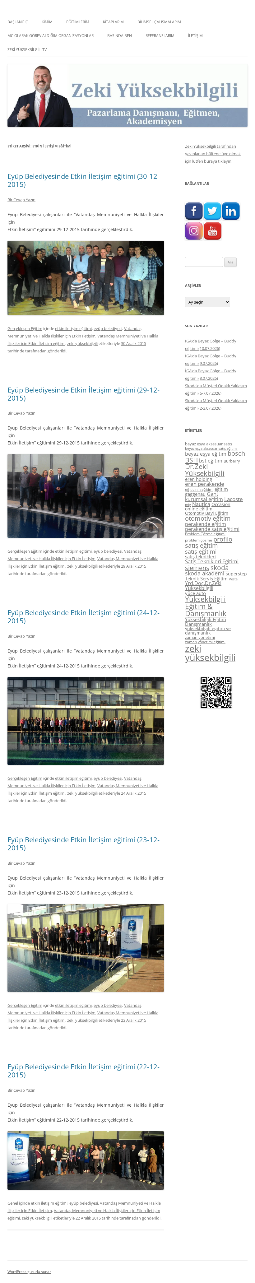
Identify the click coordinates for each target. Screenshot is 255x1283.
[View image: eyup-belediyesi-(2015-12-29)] (85, 536)
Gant (212, 493)
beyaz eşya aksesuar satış (208, 444)
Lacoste (233, 499)
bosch (236, 453)
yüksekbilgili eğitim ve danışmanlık (208, 630)
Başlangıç (17, 22)
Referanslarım (160, 35)
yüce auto (195, 593)
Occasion (220, 504)
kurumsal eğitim (204, 499)
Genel (12, 1203)
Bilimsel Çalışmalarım (159, 22)
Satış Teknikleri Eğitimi (212, 561)
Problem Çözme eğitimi (205, 534)
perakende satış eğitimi (212, 529)
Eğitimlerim (77, 22)
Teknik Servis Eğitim (206, 578)
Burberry (232, 461)
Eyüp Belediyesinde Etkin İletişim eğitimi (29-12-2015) (83, 393)
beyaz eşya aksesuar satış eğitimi (211, 448)
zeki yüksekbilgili (82, 343)
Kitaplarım (113, 22)
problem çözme (198, 540)
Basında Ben (119, 35)
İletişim (195, 35)
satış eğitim (201, 545)
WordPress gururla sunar (29, 1271)
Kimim (47, 22)
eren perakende (204, 483)
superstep (236, 574)
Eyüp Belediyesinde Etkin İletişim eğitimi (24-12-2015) (83, 616)
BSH (191, 459)
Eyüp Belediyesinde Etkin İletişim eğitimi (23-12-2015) (83, 843)
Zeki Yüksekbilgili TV (27, 49)
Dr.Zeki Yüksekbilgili (205, 470)
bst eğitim (210, 460)
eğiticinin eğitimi (199, 489)
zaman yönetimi (200, 637)
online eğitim (198, 509)
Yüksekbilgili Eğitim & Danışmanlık (205, 606)
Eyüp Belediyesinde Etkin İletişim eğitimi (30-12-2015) (83, 180)
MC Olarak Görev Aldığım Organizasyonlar (50, 35)
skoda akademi (205, 573)
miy (188, 505)
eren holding (198, 479)
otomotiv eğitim (208, 518)
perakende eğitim (205, 524)
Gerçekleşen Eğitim (24, 328)
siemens (197, 568)
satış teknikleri (200, 556)
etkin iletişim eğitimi (73, 328)
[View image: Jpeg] (85, 313)
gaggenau (195, 494)
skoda (220, 567)
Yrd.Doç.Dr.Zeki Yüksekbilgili (203, 586)
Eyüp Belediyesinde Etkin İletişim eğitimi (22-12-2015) (83, 1070)
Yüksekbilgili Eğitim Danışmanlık (205, 621)
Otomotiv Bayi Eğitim (206, 513)
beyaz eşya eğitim (205, 453)
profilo (222, 539)
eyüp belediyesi (108, 328)
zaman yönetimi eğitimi (205, 641)
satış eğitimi (201, 551)
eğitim (221, 489)
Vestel (234, 579)
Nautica (201, 504)
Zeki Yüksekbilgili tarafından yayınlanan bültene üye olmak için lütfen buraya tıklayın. (213, 153)
